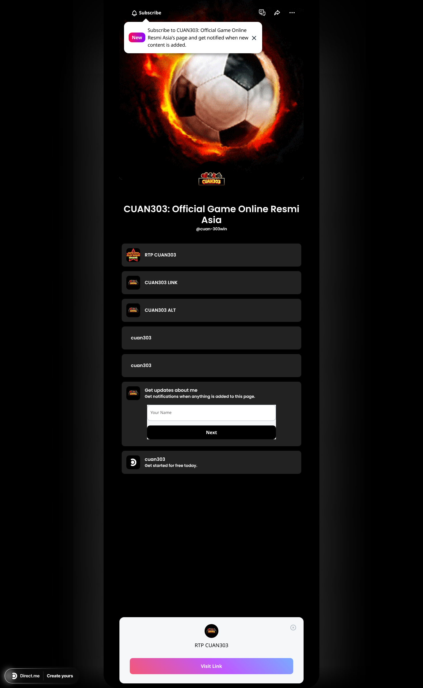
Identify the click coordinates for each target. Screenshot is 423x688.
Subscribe (149, 12)
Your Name (161, 412)
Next (211, 432)
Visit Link (211, 666)
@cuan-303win (211, 229)
